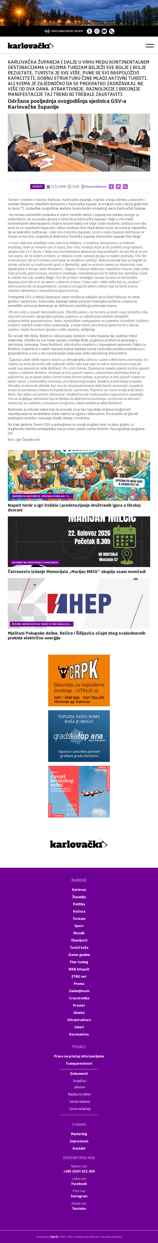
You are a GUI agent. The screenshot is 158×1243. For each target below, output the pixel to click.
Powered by (46, 1236)
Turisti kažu (79, 947)
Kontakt (79, 1148)
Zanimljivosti (79, 991)
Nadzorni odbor (79, 1094)
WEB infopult (79, 969)
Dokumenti (79, 1073)
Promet (79, 1005)
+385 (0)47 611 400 (79, 1171)
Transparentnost (79, 1063)
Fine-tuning (79, 962)
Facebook (79, 1184)
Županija (79, 897)
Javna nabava (79, 1101)
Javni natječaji (79, 1109)
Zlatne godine (79, 955)
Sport (79, 926)
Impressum (79, 1141)
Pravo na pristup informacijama (79, 1056)
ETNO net (79, 976)
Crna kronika (79, 998)
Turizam (79, 918)
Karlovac (79, 890)
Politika (79, 904)
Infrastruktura (79, 1020)
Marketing (79, 1134)
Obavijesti (79, 940)
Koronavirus (79, 1034)
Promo (79, 984)
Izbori (79, 1027)
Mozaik (79, 933)
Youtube (79, 1208)
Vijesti (37, 186)
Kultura (79, 911)
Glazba (79, 1013)
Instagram (79, 1196)
